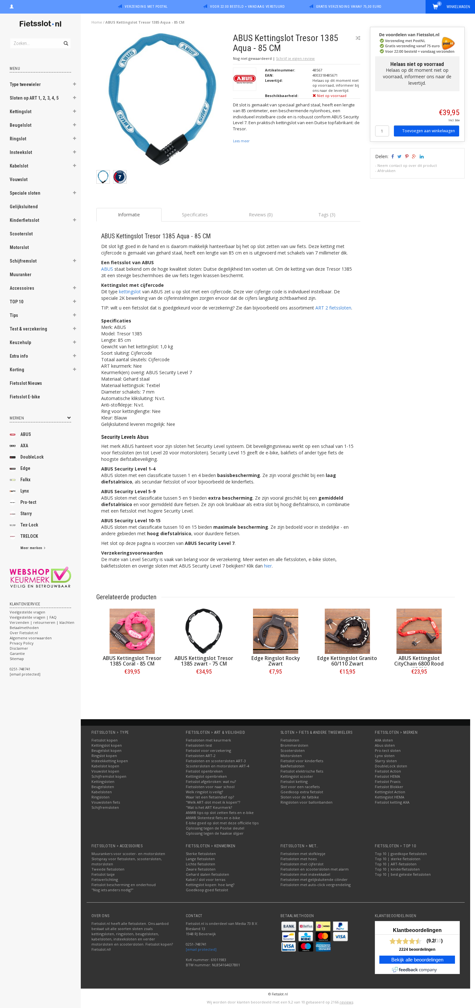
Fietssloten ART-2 (201, 755)
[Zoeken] (65, 40)
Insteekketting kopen (109, 760)
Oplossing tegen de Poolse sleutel (215, 828)
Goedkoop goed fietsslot (207, 889)
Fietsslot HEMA (387, 776)
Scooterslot (21, 233)
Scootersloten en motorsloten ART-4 (217, 766)
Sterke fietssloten (201, 853)
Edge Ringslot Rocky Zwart (275, 661)
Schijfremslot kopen (108, 776)
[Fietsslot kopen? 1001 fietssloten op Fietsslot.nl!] (40, 24)
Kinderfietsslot (24, 220)
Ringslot (18, 138)
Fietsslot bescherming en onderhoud (123, 884)
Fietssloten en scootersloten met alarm (314, 869)
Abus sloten (385, 745)
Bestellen (132, 685)
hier (268, 566)
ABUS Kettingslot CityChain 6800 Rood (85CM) (419, 664)
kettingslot (130, 291)
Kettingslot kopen (106, 745)
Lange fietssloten (200, 858)
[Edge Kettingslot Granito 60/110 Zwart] (347, 631)
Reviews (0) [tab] (261, 214)
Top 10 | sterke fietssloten (397, 858)
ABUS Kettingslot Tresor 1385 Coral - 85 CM (132, 661)
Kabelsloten (101, 791)
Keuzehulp (20, 342)
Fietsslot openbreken (204, 771)
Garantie (17, 653)
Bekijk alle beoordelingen (417, 959)
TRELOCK (29, 536)
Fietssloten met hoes (298, 858)
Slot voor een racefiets (300, 786)
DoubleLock (32, 457)
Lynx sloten (385, 755)
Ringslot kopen (104, 755)
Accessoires (22, 288)
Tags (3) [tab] (326, 214)
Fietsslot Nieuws (26, 383)
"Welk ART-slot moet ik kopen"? (213, 802)
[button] (74, 85)
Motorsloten (291, 755)
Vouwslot (18, 179)
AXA (24, 445)
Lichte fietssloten (200, 864)
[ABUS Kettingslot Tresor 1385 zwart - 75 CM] (204, 631)
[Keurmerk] (40, 577)
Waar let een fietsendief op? (210, 797)
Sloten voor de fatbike (299, 797)
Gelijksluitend (24, 206)
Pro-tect (28, 502)
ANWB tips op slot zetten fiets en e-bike (220, 812)
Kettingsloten (102, 781)
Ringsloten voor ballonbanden (306, 802)
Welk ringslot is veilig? (204, 791)
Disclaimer (19, 648)
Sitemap (17, 658)
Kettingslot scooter (296, 776)
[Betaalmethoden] (289, 925)
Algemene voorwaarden (31, 637)
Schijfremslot (23, 261)
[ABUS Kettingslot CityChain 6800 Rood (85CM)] (419, 631)
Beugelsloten (102, 786)
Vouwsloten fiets (105, 802)
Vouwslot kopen (105, 771)
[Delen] (392, 156)
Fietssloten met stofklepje (302, 853)
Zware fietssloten (201, 869)
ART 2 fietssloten (333, 308)
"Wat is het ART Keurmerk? (209, 807)
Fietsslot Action (388, 771)
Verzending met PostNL (146, 7)
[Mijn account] (12, 6)
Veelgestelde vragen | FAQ (33, 617)
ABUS (25, 434)
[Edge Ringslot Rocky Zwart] (276, 631)
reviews (346, 1002)
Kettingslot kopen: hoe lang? (210, 884)
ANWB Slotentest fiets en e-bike (213, 817)
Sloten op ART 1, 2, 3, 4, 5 (34, 98)
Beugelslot (20, 125)
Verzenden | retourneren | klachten (42, 622)
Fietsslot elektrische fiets (301, 771)
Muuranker (20, 274)
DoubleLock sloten (391, 766)
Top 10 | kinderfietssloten (397, 869)
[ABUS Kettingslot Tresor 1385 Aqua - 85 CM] (162, 101)
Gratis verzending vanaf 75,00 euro (349, 7)
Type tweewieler (25, 84)
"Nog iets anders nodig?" (112, 889)
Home (96, 22)
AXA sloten (384, 740)
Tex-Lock (29, 524)
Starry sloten (386, 760)
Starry (26, 513)
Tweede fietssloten (107, 869)
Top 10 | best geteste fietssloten (403, 874)
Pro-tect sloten (388, 750)
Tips (14, 315)
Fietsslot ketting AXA (392, 802)
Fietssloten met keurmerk (208, 740)
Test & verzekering (28, 328)
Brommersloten (294, 745)
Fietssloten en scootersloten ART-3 (216, 760)
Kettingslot (20, 111)
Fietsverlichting (104, 879)
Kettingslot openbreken (206, 776)
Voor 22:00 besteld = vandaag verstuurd (247, 7)
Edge (25, 468)
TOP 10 (16, 301)
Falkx (25, 479)
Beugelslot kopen (106, 750)
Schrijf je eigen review (295, 58)
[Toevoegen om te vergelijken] (358, 38)
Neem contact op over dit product (407, 165)
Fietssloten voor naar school (210, 786)
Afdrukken (386, 170)
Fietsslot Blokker (389, 786)
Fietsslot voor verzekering (208, 750)
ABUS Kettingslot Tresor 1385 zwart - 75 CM (203, 661)
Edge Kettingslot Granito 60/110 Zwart (347, 661)
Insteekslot (21, 152)
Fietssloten (289, 740)
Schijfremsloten (105, 807)
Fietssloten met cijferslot (301, 864)
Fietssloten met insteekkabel (305, 874)
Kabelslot (19, 165)
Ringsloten (100, 797)
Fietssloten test (199, 745)
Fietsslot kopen (104, 740)
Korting (17, 369)
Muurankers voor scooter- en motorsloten (128, 853)
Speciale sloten (25, 193)
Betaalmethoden (24, 627)
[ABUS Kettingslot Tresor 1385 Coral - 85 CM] (132, 631)
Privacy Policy (22, 643)
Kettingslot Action (390, 791)
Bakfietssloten (292, 766)
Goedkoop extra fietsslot (301, 791)
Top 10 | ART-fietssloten (396, 864)
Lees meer (241, 141)
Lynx (24, 490)
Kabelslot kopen (105, 766)
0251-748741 (20, 669)
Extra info (19, 356)
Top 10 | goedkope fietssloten (401, 853)
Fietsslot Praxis (387, 781)
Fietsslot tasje (103, 874)
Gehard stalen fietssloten (207, 874)
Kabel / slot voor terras (205, 879)
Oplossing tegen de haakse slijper (215, 833)
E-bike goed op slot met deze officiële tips (222, 822)
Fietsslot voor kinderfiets (301, 760)
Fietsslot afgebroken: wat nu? (211, 781)
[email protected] (201, 949)
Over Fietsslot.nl (24, 632)
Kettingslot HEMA (389, 797)
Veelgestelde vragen (27, 612)
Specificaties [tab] (195, 214)
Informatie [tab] (129, 214)
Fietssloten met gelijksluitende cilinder (314, 879)
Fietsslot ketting (294, 781)
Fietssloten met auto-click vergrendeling (315, 884)
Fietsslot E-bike (25, 396)
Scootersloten (292, 750)
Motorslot (19, 247)
